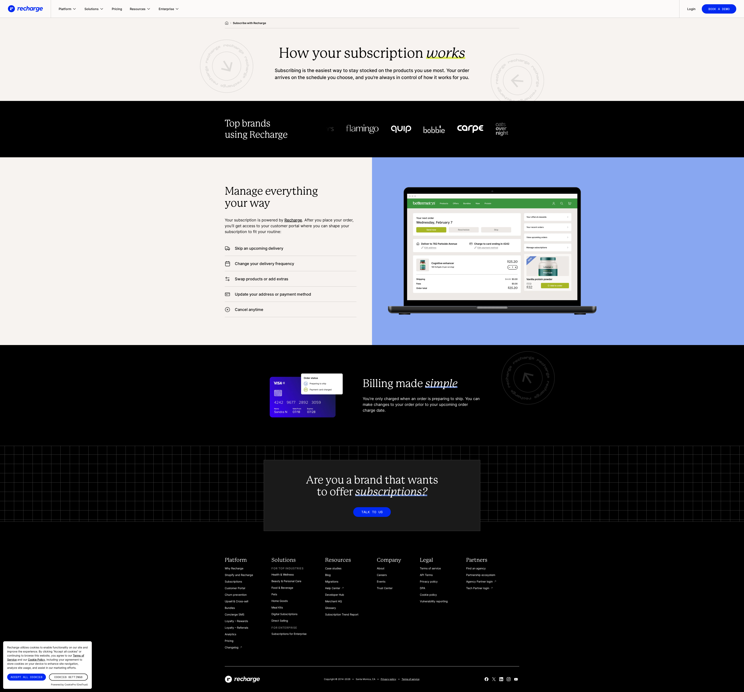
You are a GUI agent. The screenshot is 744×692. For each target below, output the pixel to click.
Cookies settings (68, 677)
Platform (65, 9)
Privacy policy (388, 679)
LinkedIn (501, 679)
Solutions (91, 9)
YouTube (516, 679)
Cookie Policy (36, 659)
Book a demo (719, 9)
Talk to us (372, 511)
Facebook (486, 679)
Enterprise (166, 9)
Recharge (293, 220)
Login (691, 9)
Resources (138, 9)
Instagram (508, 679)
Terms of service (410, 679)
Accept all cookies (27, 677)
